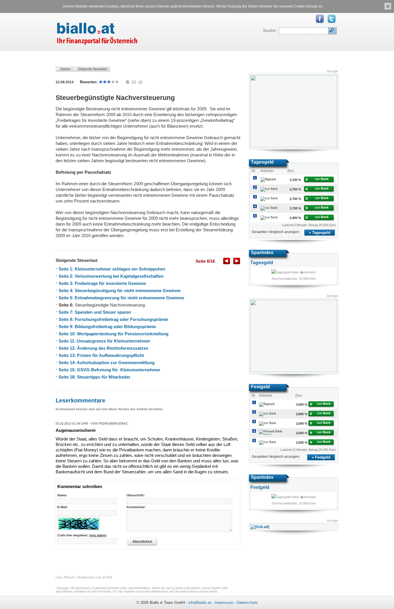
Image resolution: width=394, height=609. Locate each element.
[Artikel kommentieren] (139, 82)
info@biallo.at (199, 602)
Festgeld (322, 457)
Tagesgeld (321, 232)
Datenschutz (247, 602)
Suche (269, 30)
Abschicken (142, 542)
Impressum (224, 602)
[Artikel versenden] (133, 82)
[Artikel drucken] (127, 82)
